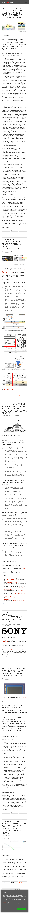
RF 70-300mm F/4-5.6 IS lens (11, 579)
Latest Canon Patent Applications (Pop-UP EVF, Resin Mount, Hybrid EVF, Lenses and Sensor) (14, 408)
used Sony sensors (13, 649)
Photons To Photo (7, 853)
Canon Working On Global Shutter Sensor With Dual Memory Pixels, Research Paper (12, 244)
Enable (22, 908)
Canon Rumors (17, 624)
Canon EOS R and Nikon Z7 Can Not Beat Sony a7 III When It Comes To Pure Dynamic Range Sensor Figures (14, 827)
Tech (19, 251)
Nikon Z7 (12, 860)
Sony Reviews (19, 836)
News (13, 20)
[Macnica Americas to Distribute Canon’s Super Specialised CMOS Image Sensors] (14, 687)
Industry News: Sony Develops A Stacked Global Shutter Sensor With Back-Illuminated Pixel (13, 13)
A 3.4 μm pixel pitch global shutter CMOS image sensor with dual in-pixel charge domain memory (14, 271)
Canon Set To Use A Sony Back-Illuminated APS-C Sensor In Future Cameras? (12, 617)
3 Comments (6, 838)
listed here (20, 571)
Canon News (15, 251)
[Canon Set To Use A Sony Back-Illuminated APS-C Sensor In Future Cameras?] (14, 630)
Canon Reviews (7, 836)
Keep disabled (12, 908)
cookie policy (5, 902)
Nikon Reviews (13, 836)
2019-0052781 (16, 564)
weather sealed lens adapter (20, 593)
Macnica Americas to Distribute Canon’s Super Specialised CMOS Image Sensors (13, 672)
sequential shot (14, 585)
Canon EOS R (5, 860)
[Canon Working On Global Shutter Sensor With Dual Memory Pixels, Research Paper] (14, 259)
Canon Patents (16, 415)
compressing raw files (12, 582)
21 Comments (6, 625)
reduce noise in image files (19, 600)
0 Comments (6, 679)
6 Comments (20, 20)
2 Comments (6, 417)
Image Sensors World (8, 389)
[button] (26, 2)
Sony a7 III (21, 858)
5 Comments (6, 252)
